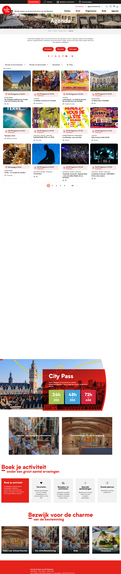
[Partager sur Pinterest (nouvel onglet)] (63, 56)
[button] (67, 11)
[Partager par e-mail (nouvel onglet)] (66, 56)
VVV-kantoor (79, 6)
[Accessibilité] (114, 6)
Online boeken (34, 1)
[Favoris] (110, 6)
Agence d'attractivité (94, 6)
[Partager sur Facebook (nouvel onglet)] (49, 56)
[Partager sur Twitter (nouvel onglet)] (52, 56)
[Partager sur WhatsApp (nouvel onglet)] (59, 56)
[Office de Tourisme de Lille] (7, 11)
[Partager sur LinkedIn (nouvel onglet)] (56, 56)
